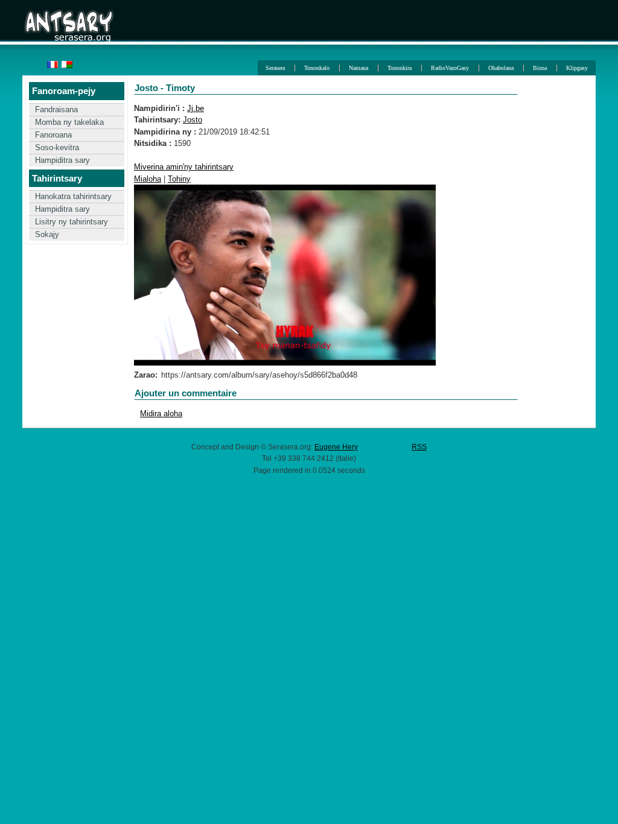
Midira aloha (161, 413)
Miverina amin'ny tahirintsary (184, 166)
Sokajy (47, 234)
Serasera (275, 68)
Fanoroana (53, 134)
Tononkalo (317, 68)
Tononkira (399, 68)
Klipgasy (577, 68)
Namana (358, 68)
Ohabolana (501, 68)
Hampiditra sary (62, 160)
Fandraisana (56, 109)
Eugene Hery (336, 447)
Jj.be (195, 108)
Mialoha (147, 178)
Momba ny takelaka (69, 122)
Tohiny (179, 178)
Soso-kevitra (57, 147)
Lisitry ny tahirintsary (71, 221)
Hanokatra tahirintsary (73, 196)
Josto (192, 119)
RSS (419, 447)
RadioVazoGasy (450, 68)
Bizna (540, 68)
